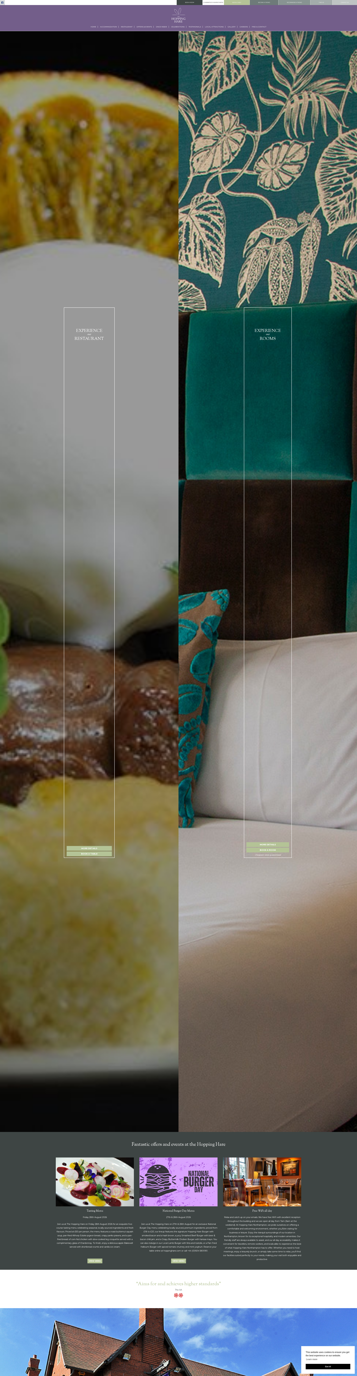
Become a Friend (264, 2)
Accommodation (108, 27)
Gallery (232, 27)
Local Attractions (214, 27)
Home (93, 27)
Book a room (189, 2)
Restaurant (126, 27)
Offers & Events (144, 27)
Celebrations (177, 27)
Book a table (236, 2)
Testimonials (195, 27)
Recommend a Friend (294, 2)
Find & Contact (259, 27)
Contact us (345, 2)
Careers (244, 27)
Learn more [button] (311, 1359)
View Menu (95, 1261)
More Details (89, 848)
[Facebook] (2, 2)
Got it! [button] (328, 1366)
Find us (321, 2)
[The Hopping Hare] (178, 15)
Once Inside (161, 27)
